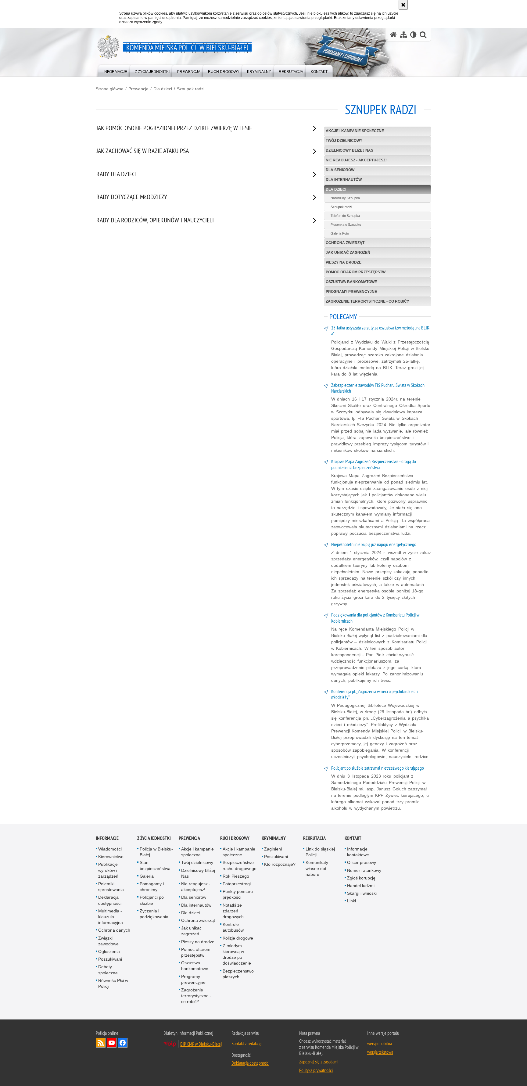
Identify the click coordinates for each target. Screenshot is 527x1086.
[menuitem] (115, 70)
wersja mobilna (379, 1043)
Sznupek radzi (190, 88)
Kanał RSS (101, 1043)
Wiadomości (110, 849)
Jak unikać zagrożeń (348, 252)
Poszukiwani (110, 959)
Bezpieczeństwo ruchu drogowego (239, 865)
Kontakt (353, 838)
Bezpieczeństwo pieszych (238, 974)
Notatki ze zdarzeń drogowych (233, 911)
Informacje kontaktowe (358, 852)
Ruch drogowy (234, 838)
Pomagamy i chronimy (152, 886)
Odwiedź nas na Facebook (122, 1043)
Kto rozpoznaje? (280, 864)
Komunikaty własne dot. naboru (317, 868)
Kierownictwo (111, 856)
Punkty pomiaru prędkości (238, 894)
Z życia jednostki (154, 838)
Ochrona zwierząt (345, 243)
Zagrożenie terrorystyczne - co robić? (367, 301)
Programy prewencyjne (351, 291)
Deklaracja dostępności (109, 900)
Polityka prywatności (316, 1070)
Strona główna (110, 88)
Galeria (147, 876)
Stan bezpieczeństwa (155, 865)
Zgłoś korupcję (361, 878)
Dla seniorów (340, 170)
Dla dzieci (162, 88)
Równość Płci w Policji (113, 983)
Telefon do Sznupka (345, 216)
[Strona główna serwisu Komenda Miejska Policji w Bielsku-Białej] (393, 34)
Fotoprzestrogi (237, 883)
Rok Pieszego (236, 876)
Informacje (107, 838)
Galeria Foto (340, 233)
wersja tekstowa (380, 1052)
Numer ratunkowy (364, 870)
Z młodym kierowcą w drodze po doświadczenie (237, 954)
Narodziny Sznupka (345, 198)
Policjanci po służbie (152, 900)
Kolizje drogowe (238, 938)
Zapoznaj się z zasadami (318, 1062)
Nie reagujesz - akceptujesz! (356, 160)
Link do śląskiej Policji (320, 852)
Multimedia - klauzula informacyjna (110, 916)
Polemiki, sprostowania (111, 886)
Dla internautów (344, 180)
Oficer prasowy (361, 862)
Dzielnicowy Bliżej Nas (349, 150)
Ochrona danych (114, 930)
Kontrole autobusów (233, 927)
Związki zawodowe (108, 941)
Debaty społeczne (108, 969)
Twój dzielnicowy (344, 140)
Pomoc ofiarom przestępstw (355, 272)
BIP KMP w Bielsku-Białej (201, 1044)
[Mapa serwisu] (403, 34)
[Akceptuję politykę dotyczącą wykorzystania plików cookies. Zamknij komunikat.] (403, 5)
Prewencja (138, 88)
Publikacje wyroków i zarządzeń (108, 870)
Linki (351, 900)
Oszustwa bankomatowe (351, 282)
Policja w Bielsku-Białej (156, 852)
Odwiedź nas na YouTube (112, 1043)
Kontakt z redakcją (246, 1043)
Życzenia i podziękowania (154, 913)
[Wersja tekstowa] (413, 34)
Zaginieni (273, 849)
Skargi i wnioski (362, 893)
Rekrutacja (314, 838)
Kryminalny (274, 838)
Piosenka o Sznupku (346, 224)
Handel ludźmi (361, 885)
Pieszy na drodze (343, 262)
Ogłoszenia (109, 951)
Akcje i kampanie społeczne (355, 131)
